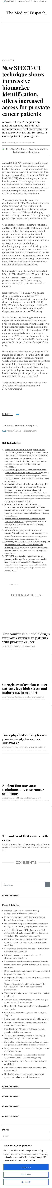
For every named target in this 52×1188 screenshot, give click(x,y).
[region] (26, 1164)
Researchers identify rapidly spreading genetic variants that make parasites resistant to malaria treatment (26, 964)
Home (6, 1136)
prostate (32, 142)
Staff (7, 414)
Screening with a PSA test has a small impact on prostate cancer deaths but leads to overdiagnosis (27, 544)
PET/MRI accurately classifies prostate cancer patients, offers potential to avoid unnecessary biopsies (25, 559)
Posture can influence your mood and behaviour (26, 1019)
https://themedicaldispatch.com (22, 431)
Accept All (26, 1167)
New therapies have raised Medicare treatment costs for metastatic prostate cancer (25, 507)
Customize (26, 1174)
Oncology (8, 60)
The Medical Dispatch (26, 12)
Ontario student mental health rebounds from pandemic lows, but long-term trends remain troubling (25, 942)
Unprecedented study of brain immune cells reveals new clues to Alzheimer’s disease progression (24, 987)
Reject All (26, 1182)
